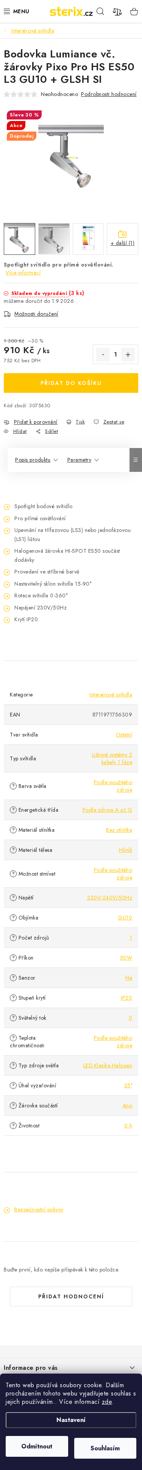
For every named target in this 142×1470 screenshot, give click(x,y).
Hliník (125, 850)
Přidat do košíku (71, 383)
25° (128, 1085)
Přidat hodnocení (71, 1296)
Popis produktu (32, 460)
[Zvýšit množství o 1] (128, 354)
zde (107, 1401)
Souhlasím (105, 1448)
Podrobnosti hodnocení (109, 94)
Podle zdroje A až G (108, 810)
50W (126, 957)
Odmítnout (36, 1446)
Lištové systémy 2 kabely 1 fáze (112, 758)
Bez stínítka (119, 830)
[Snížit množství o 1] (103, 354)
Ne (128, 978)
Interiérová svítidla (110, 694)
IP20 (126, 998)
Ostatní (124, 734)
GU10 (125, 917)
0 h (128, 1125)
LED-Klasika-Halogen (108, 1065)
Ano (128, 1105)
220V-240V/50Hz (109, 897)
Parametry (79, 460)
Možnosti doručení (36, 314)
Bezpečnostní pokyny (39, 1209)
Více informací (23, 272)
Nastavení (71, 1420)
